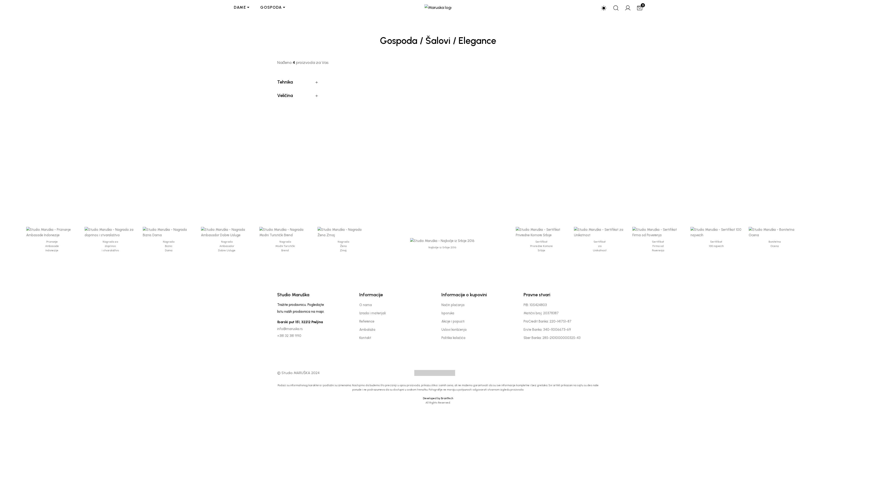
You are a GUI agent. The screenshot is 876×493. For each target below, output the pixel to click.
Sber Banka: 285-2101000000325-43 (552, 338)
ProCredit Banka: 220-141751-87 (547, 321)
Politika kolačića (453, 338)
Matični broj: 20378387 (541, 313)
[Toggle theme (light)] (603, 8)
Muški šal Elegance (363, 176)
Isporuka (447, 313)
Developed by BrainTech (438, 398)
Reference (366, 321)
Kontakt (365, 338)
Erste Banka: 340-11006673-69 (547, 330)
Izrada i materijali (372, 313)
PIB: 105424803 (535, 305)
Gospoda (271, 7)
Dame (240, 7)
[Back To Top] (863, 480)
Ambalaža (367, 330)
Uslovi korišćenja (454, 330)
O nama (365, 305)
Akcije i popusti (452, 321)
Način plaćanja (452, 305)
